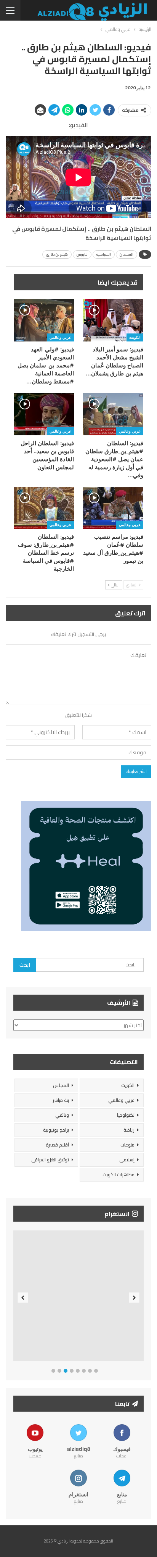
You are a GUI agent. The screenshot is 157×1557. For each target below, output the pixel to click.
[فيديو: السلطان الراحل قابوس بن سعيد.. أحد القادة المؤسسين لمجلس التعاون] (44, 414)
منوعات (127, 1144)
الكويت (135, 337)
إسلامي (127, 1159)
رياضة (129, 1129)
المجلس (61, 1085)
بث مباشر (61, 1100)
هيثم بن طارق (57, 254)
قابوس (82, 254)
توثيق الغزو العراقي (50, 1159)
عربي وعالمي (60, 337)
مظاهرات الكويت (119, 1174)
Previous (23, 1297)
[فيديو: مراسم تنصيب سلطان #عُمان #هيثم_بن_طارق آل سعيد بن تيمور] (113, 508)
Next (134, 1297)
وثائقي (62, 1115)
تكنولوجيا (126, 1115)
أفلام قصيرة (57, 1144)
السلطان (126, 254)
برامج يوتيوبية (56, 1129)
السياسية (103, 254)
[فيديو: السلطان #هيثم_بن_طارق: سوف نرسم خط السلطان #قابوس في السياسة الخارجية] (44, 508)
